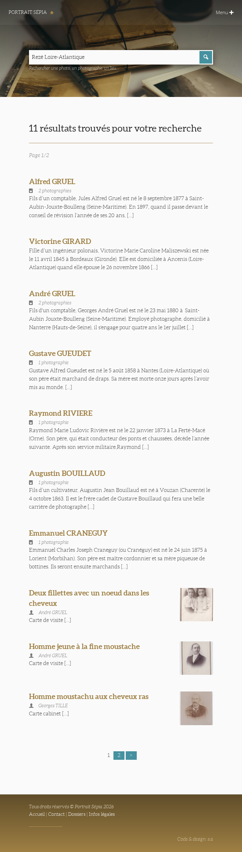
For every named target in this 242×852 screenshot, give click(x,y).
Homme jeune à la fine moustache (84, 646)
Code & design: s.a (195, 839)
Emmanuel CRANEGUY (68, 533)
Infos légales (102, 814)
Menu (222, 12)
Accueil (37, 814)
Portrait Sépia (28, 12)
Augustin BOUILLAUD (67, 473)
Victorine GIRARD (60, 241)
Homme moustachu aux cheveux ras (88, 696)
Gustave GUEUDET (60, 353)
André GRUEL (52, 293)
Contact (56, 814)
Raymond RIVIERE (60, 413)
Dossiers (76, 814)
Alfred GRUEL (52, 181)
